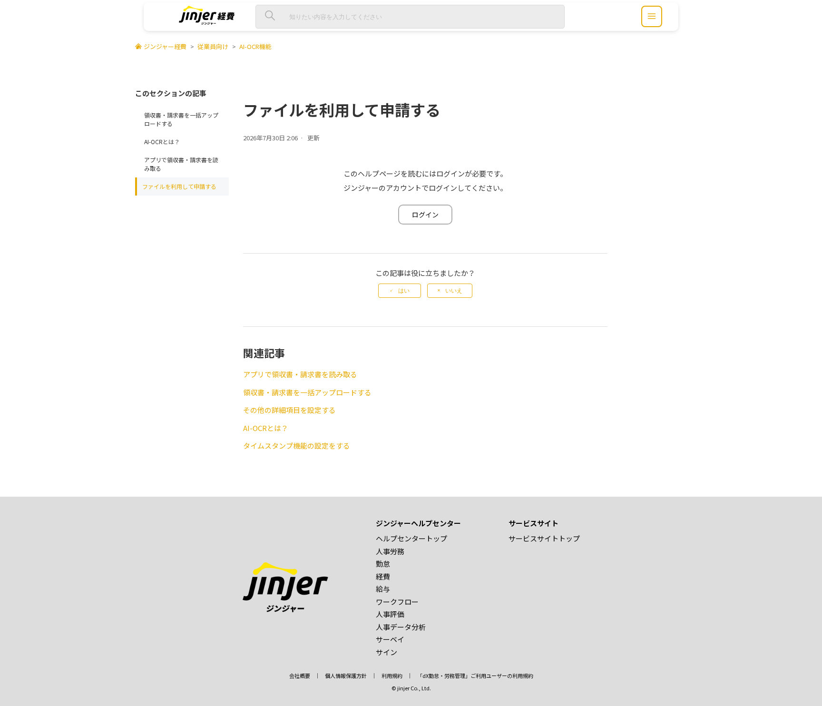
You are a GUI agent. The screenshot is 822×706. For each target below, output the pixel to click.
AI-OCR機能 (255, 46)
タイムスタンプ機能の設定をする (296, 446)
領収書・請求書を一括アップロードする (181, 119)
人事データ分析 (401, 627)
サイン (386, 652)
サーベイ (390, 639)
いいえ (453, 290)
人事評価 (390, 614)
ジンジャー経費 (165, 46)
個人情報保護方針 (346, 675)
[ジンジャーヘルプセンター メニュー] (651, 16)
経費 (383, 576)
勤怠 (383, 564)
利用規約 (392, 675)
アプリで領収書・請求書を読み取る (181, 164)
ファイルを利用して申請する (179, 186)
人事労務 (390, 551)
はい (404, 290)
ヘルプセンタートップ (411, 538)
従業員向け (212, 46)
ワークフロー (397, 602)
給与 (383, 589)
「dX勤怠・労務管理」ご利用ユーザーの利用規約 (475, 675)
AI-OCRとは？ (162, 141)
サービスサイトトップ (544, 538)
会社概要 (299, 675)
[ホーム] (207, 22)
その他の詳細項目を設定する (289, 410)
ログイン (425, 214)
